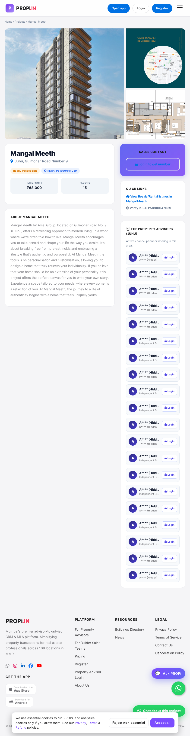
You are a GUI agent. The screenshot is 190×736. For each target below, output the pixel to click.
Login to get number (154, 164)
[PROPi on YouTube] (39, 665)
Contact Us (164, 645)
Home (8, 21)
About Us (82, 685)
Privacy (80, 723)
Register (162, 8)
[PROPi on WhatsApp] (8, 665)
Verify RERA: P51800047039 (150, 208)
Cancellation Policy (169, 653)
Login (141, 8)
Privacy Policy (166, 629)
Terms (92, 723)
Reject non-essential (128, 722)
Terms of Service (168, 637)
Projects (20, 21)
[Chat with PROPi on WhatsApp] (178, 688)
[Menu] (179, 8)
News (119, 637)
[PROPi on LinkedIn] (23, 665)
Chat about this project (162, 711)
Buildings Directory (129, 629)
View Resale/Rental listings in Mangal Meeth (149, 199)
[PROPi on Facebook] (30, 665)
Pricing (80, 656)
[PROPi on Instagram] (15, 665)
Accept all (162, 722)
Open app (119, 8)
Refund (21, 727)
